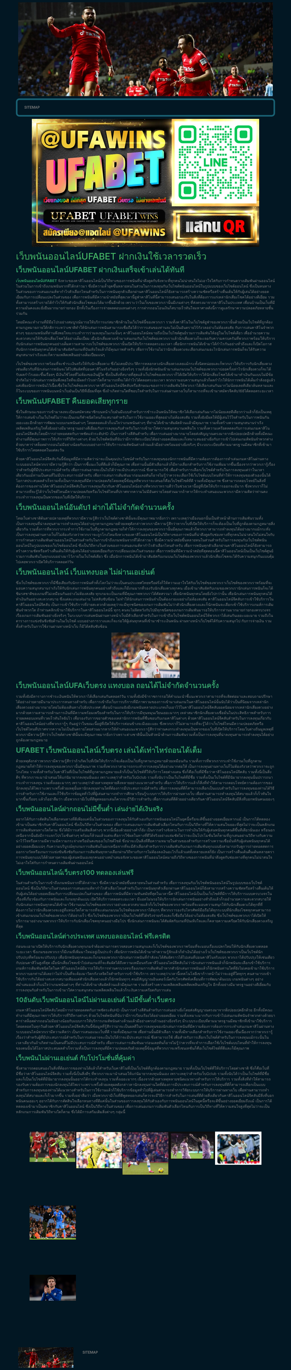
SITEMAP (32, 107)
